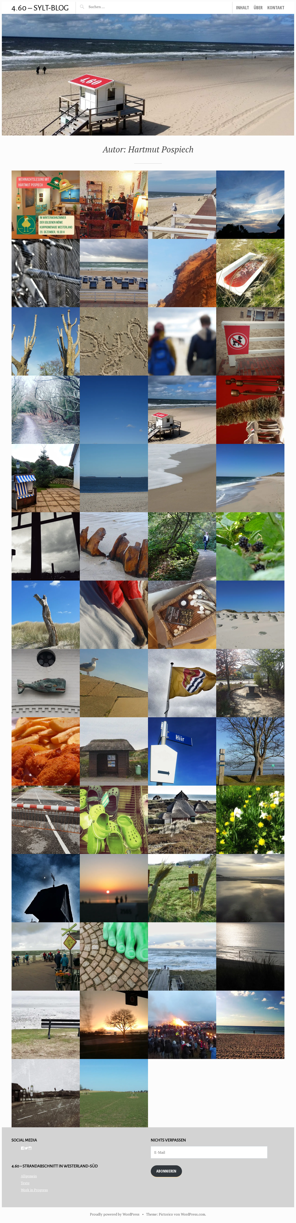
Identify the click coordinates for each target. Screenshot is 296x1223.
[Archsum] (46, 341)
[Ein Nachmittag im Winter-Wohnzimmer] (114, 205)
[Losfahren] (114, 1025)
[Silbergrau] (182, 615)
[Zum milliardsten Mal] (114, 888)
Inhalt (242, 7)
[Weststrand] (250, 478)
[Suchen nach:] (107, 7)
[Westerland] (46, 751)
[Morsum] (250, 683)
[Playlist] (182, 683)
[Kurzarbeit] (182, 205)
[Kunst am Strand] (46, 615)
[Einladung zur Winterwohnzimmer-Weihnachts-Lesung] (46, 205)
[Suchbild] (114, 478)
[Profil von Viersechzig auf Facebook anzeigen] (23, 1148)
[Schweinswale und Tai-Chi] (114, 273)
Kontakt (275, 7)
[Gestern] (250, 888)
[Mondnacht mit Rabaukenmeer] (182, 956)
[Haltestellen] (114, 751)
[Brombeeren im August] (250, 546)
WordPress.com (193, 1214)
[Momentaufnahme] (182, 751)
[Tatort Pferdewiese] (250, 273)
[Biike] (182, 1025)
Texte (25, 1183)
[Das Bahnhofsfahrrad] (46, 273)
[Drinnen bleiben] (46, 546)
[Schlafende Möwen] (182, 478)
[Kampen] (46, 478)
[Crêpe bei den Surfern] (46, 956)
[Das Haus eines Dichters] (114, 1093)
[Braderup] (182, 888)
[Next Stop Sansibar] (114, 410)
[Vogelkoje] (182, 546)
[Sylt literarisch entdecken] (182, 410)
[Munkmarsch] (46, 1025)
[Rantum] (46, 1093)
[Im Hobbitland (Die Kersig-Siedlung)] (182, 820)
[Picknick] (114, 683)
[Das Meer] (250, 1025)
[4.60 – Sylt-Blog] (148, 75)
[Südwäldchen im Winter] (46, 410)
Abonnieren (166, 1171)
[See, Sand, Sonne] (114, 546)
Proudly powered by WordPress (114, 1214)
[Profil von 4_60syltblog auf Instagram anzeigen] (30, 1148)
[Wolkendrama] (114, 615)
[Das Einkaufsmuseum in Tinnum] (114, 820)
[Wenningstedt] (46, 683)
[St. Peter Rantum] (46, 888)
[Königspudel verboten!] (250, 341)
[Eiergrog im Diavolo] (250, 410)
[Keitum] (250, 751)
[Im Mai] (250, 820)
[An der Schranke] (46, 820)
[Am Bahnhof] (114, 956)
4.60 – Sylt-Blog (40, 7)
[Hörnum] (250, 615)
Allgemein (29, 1176)
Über (258, 7)
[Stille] (250, 205)
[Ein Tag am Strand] (182, 341)
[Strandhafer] (250, 956)
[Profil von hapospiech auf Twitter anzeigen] (26, 1148)
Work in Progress (34, 1190)
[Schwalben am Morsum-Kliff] (182, 273)
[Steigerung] (114, 341)
